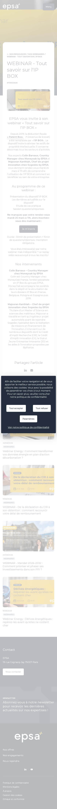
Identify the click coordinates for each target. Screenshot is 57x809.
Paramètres (28, 419)
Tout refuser (42, 408)
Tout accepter (16, 408)
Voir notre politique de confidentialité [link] (28, 427)
